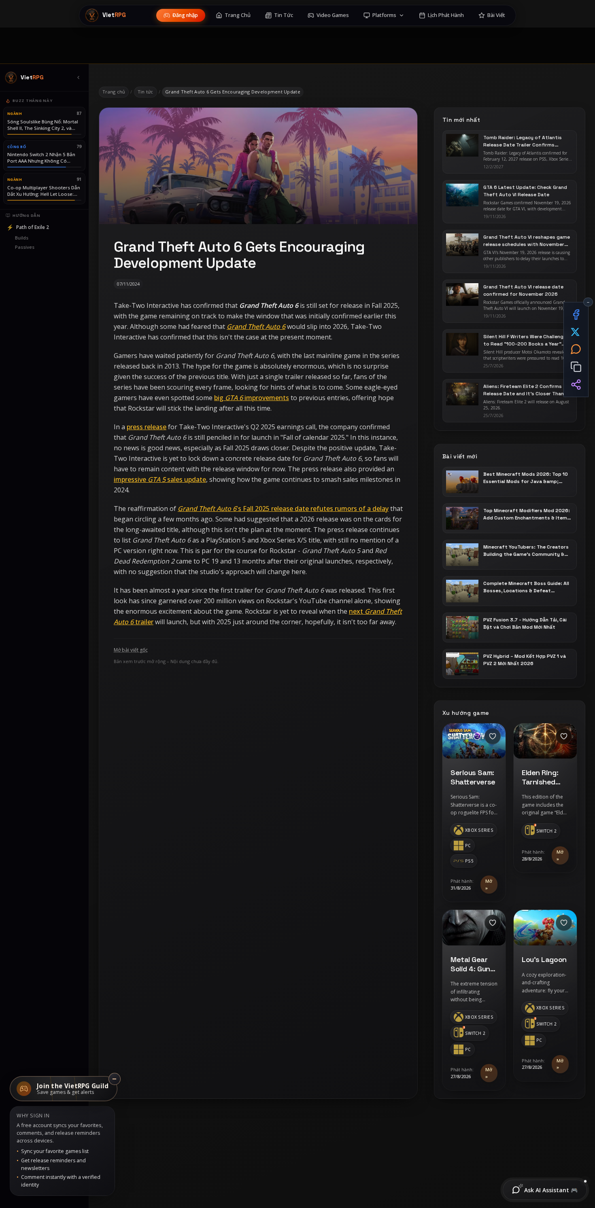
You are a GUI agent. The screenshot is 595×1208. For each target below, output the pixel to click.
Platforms (384, 15)
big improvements (251, 397)
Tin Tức (283, 15)
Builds (21, 238)
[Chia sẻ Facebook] (576, 314)
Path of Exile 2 (27, 227)
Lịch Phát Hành (446, 15)
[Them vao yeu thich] (492, 736)
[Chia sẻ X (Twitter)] (576, 332)
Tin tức (145, 92)
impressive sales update (160, 479)
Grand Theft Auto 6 (256, 326)
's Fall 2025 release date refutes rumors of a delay (283, 508)
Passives (24, 247)
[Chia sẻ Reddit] (576, 348)
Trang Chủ (238, 15)
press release (146, 426)
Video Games (333, 15)
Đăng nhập (185, 15)
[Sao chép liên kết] (576, 366)
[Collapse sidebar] (78, 77)
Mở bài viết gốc (131, 650)
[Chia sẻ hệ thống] (576, 384)
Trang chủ (113, 92)
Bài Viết (496, 15)
